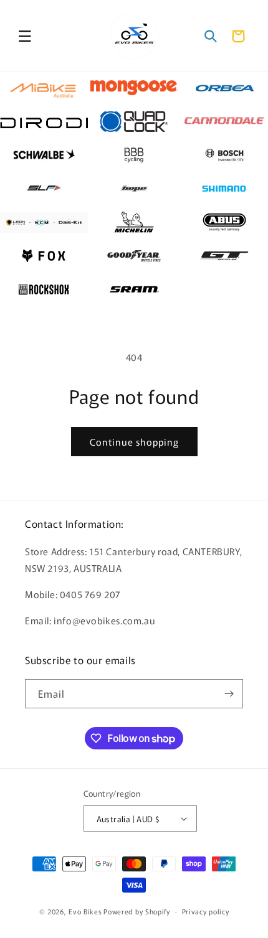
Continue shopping (134, 441)
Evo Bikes (85, 911)
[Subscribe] (228, 693)
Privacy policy (205, 911)
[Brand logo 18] (224, 255)
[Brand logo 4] (44, 121)
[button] (25, 36)
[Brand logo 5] (134, 121)
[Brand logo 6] (224, 121)
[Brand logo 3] (224, 87)
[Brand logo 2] (134, 87)
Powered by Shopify (136, 911)
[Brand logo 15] (224, 222)
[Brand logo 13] (44, 222)
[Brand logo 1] (44, 87)
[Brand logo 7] (44, 155)
